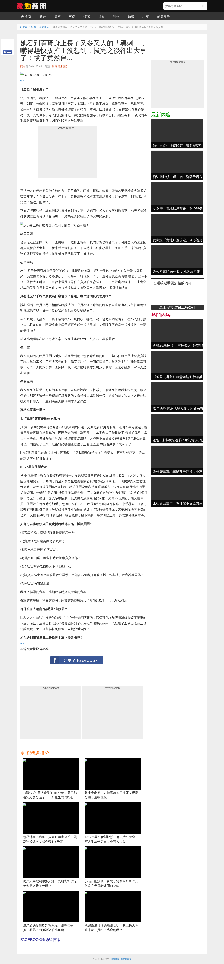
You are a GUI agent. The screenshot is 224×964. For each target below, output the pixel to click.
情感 (87, 16)
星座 (145, 16)
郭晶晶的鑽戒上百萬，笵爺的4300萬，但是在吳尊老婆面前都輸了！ (112, 883)
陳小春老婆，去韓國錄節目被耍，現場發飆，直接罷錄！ (111, 794)
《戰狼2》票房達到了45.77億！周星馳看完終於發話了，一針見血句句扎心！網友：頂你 (50, 797)
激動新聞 (115, 959)
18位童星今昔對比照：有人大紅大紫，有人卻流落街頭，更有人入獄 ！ (112, 838)
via (22, 80)
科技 (116, 16)
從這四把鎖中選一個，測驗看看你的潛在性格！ (188, 176)
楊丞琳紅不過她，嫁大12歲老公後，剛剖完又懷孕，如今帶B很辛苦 (50, 838)
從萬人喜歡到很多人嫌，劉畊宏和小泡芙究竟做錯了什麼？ (50, 883)
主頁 (27, 16)
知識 (131, 16)
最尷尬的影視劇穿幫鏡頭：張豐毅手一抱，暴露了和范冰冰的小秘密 (50, 927)
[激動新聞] (31, 8)
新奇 (43, 16)
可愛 (72, 16)
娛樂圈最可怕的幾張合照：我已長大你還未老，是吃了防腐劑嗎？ (111, 927)
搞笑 (57, 16)
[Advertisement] (67, 153)
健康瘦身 (163, 16)
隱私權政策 (126, 959)
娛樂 (101, 16)
